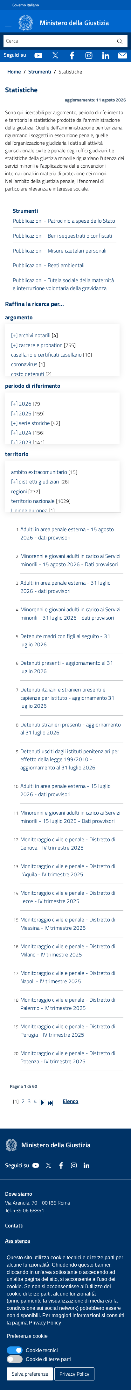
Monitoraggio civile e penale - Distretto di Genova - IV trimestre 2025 (67, 843)
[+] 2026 (21, 404)
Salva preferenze (30, 1374)
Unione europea (29, 510)
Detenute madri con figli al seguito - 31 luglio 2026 (65, 640)
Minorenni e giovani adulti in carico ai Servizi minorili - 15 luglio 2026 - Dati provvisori (70, 817)
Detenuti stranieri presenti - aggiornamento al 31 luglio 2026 (70, 728)
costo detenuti (27, 374)
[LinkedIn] (105, 55)
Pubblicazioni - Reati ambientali (49, 265)
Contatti (14, 1225)
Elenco (70, 1101)
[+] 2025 (21, 413)
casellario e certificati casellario (46, 355)
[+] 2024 (21, 432)
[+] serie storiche (30, 423)
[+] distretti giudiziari (35, 481)
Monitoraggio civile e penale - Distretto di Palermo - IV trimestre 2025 (67, 1004)
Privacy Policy (74, 1374)
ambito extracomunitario (39, 472)
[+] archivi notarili (31, 335)
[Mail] (122, 55)
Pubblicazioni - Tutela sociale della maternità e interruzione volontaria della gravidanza (63, 284)
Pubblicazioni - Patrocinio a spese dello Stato (64, 221)
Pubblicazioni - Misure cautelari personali (60, 251)
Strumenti (39, 72)
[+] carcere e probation (37, 345)
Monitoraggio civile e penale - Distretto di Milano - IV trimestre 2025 (67, 950)
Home (14, 72)
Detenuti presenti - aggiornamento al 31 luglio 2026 (66, 667)
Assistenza (17, 1241)
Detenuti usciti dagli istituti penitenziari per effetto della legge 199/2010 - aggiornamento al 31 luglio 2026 (69, 759)
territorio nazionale (33, 501)
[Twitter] (55, 55)
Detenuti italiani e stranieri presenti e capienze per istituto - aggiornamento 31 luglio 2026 (67, 697)
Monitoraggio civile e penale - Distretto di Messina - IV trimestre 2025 (67, 923)
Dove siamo (18, 1194)
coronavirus (24, 364)
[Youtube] (38, 55)
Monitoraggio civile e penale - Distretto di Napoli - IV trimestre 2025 (67, 977)
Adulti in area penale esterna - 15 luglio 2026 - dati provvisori (65, 790)
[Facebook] (72, 55)
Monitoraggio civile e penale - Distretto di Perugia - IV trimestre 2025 (67, 1030)
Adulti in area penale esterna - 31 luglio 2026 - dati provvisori (65, 587)
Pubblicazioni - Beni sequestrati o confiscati (62, 236)
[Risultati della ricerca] (120, 41)
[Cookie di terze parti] (15, 1359)
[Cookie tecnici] (15, 1350)
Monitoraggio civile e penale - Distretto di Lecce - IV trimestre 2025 (67, 897)
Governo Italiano (25, 5)
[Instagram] (88, 55)
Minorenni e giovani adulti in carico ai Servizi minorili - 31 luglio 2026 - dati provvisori (70, 613)
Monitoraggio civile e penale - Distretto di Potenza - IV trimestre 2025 (67, 1057)
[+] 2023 (21, 442)
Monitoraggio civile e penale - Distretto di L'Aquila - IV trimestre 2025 (67, 870)
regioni (19, 491)
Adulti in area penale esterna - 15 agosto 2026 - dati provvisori (67, 533)
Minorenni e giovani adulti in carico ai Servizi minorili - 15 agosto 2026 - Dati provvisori (70, 560)
